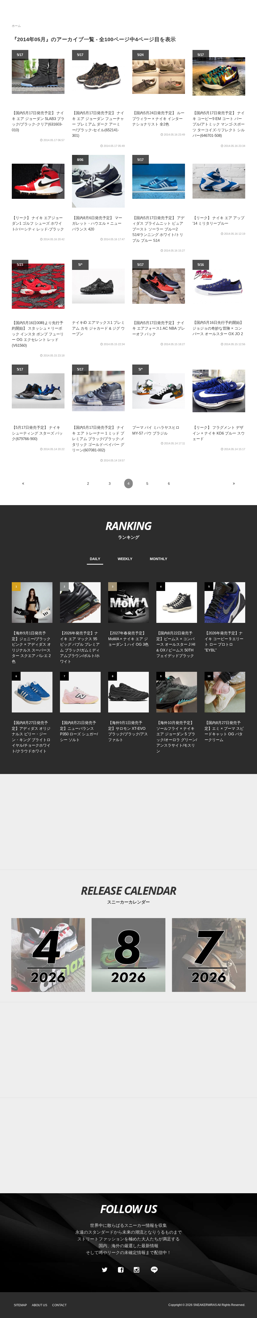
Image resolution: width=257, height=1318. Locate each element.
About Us (39, 1305)
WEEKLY (125, 559)
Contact (59, 1305)
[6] (32, 692)
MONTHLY (158, 559)
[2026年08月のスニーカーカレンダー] (128, 955)
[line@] (152, 1270)
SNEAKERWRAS (205, 1305)
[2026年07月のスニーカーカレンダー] (209, 955)
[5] (225, 602)
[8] (128, 692)
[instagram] (136, 1270)
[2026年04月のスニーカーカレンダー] (48, 955)
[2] (80, 602)
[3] (128, 602)
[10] (225, 692)
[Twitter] (104, 1270)
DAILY (95, 559)
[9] (176, 692)
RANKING (128, 525)
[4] (176, 602)
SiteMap (20, 1305)
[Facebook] (120, 1270)
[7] (80, 692)
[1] (32, 602)
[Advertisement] (128, 822)
